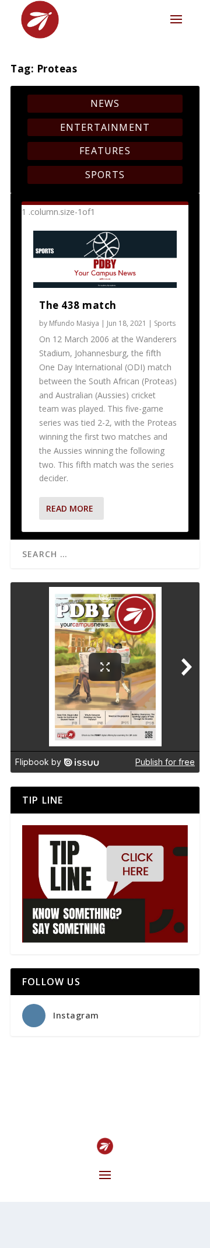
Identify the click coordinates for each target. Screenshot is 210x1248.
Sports (105, 174)
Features (105, 150)
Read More (69, 508)
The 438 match (78, 305)
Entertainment (105, 127)
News (105, 103)
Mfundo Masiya (74, 323)
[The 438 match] (105, 259)
